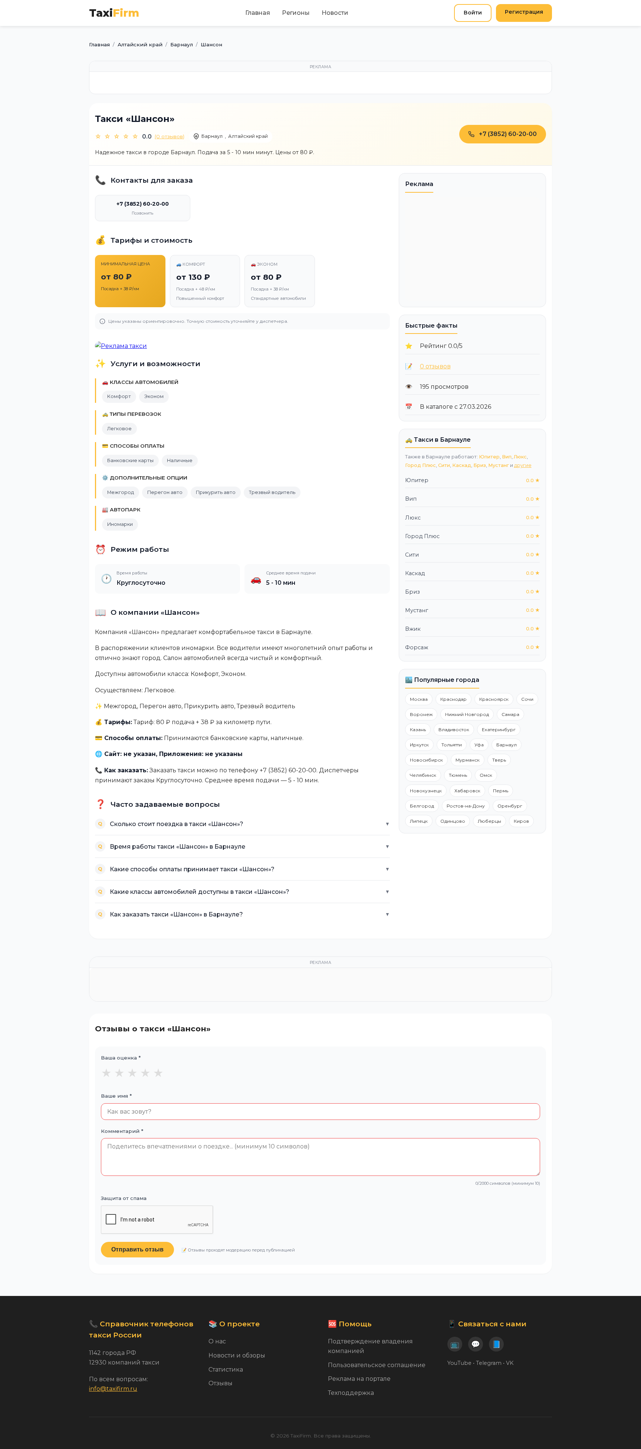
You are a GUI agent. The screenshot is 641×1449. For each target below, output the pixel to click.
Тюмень (458, 775)
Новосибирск (426, 760)
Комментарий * (122, 1131)
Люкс (520, 457)
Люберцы (489, 821)
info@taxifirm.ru (113, 1388)
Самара (510, 714)
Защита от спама (124, 1198)
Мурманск (468, 760)
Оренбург (509, 806)
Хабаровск (467, 790)
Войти (473, 12)
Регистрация (524, 12)
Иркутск (419, 744)
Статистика (225, 1369)
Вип (507, 457)
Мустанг (498, 465)
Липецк (419, 821)
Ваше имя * (116, 1096)
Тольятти (451, 744)
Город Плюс (420, 465)
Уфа (479, 744)
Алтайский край (248, 136)
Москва (419, 699)
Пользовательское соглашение (376, 1365)
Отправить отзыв (137, 1249)
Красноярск (494, 699)
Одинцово (452, 821)
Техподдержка (351, 1392)
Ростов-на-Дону (466, 806)
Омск (486, 775)
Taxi (114, 12)
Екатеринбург (499, 729)
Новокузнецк (426, 790)
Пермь (500, 790)
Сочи (527, 699)
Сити (444, 465)
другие (523, 465)
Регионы (296, 12)
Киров (521, 821)
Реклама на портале (359, 1378)
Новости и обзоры (236, 1355)
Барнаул (212, 136)
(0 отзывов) (169, 136)
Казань (418, 729)
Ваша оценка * (121, 1058)
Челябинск (423, 775)
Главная (257, 12)
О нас (217, 1341)
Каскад (461, 465)
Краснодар (453, 699)
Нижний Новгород (467, 714)
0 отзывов (435, 366)
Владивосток (453, 729)
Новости (335, 12)
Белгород (422, 806)
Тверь (499, 760)
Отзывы (220, 1383)
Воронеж (421, 714)
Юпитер (489, 457)
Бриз (479, 465)
